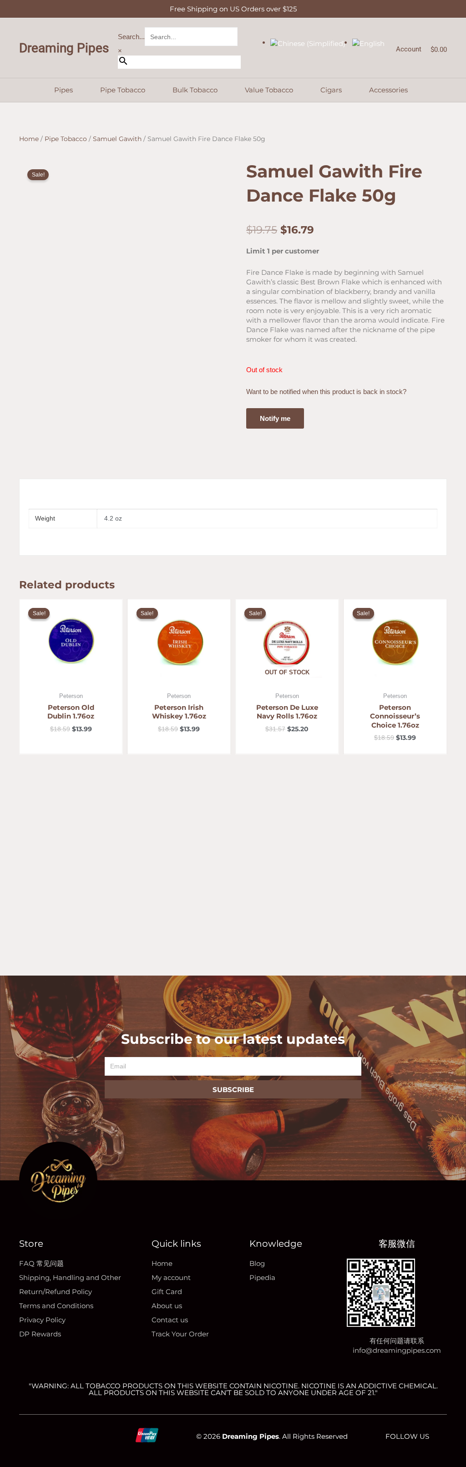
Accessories (388, 90)
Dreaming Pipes (64, 48)
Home (29, 138)
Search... (131, 36)
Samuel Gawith (117, 138)
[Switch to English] (368, 42)
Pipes (63, 90)
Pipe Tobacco (122, 90)
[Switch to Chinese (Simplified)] (307, 42)
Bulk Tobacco (195, 90)
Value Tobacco (269, 90)
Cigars (331, 90)
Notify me (275, 418)
